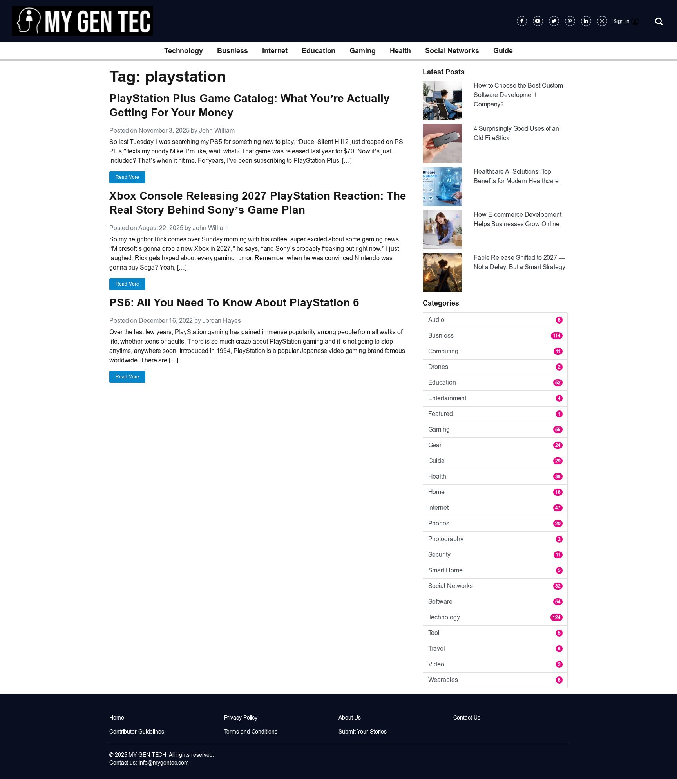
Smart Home (494, 570)
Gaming (362, 51)
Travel (494, 648)
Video (494, 664)
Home (494, 492)
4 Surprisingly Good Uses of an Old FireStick (516, 133)
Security (494, 554)
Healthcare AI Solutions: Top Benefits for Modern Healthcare (516, 176)
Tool (494, 633)
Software (494, 601)
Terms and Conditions (250, 732)
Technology (183, 51)
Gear (494, 445)
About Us (349, 717)
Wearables (494, 679)
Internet (275, 51)
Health (400, 51)
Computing (494, 351)
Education (318, 51)
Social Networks (452, 51)
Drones (494, 366)
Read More (127, 177)
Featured (494, 413)
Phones (494, 523)
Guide (503, 51)
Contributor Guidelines (136, 732)
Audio (494, 320)
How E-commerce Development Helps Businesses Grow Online (517, 219)
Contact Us (466, 717)
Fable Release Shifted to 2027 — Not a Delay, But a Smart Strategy (519, 262)
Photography (494, 539)
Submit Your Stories (362, 732)
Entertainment (494, 398)
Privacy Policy (241, 717)
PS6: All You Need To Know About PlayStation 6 (234, 303)
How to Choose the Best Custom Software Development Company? (518, 95)
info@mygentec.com (164, 762)
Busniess (232, 51)
